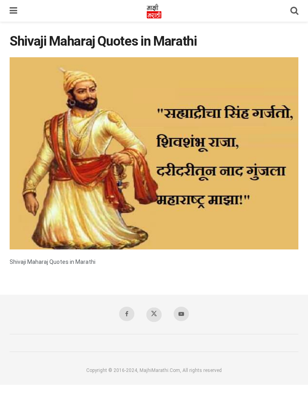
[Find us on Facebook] (126, 314)
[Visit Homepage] (154, 11)
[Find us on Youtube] (181, 314)
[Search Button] (294, 11)
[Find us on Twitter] (154, 315)
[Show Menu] (13, 11)
